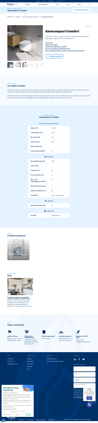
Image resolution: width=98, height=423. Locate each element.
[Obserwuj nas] (75, 359)
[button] (89, 404)
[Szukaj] (90, 4)
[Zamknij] (95, 387)
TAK (89, 398)
